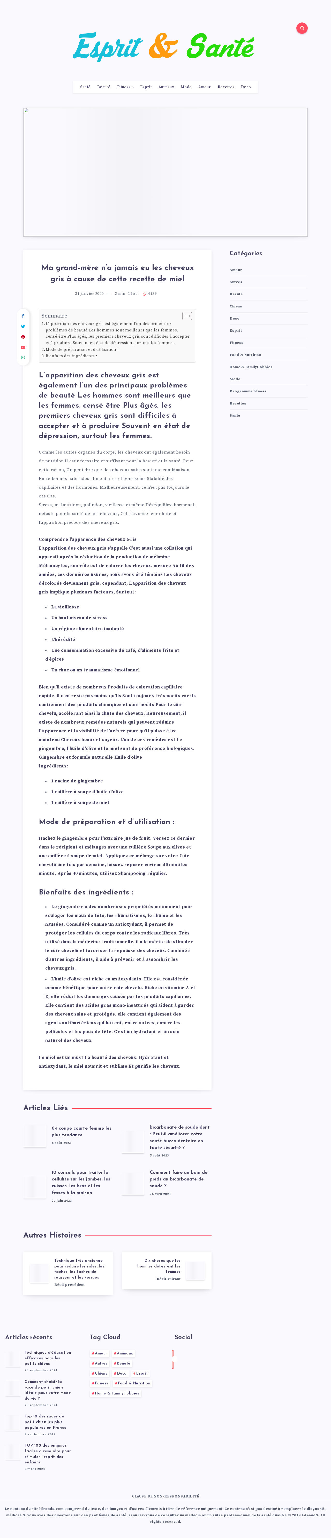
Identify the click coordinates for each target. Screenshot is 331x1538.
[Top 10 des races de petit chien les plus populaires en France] (13, 1422)
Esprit (146, 87)
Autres (236, 282)
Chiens (236, 306)
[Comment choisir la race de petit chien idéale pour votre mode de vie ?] (13, 1388)
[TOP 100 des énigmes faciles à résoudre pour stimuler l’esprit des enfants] (13, 1451)
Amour (204, 87)
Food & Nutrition (245, 355)
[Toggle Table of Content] (184, 316)
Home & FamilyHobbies (251, 367)
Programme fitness (248, 391)
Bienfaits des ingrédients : (71, 356)
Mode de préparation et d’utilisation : (82, 349)
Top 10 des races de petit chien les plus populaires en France (45, 1422)
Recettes (226, 87)
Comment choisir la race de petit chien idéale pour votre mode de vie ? (48, 1390)
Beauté (103, 87)
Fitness (123, 87)
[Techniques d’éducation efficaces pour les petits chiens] (13, 1358)
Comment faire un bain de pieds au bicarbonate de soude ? (178, 1179)
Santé (85, 87)
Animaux (166, 87)
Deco (246, 87)
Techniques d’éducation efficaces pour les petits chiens (48, 1358)
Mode (186, 87)
